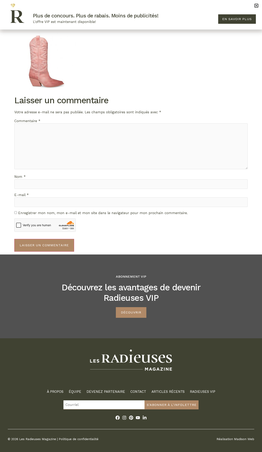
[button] (256, 5)
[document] (131, 226)
